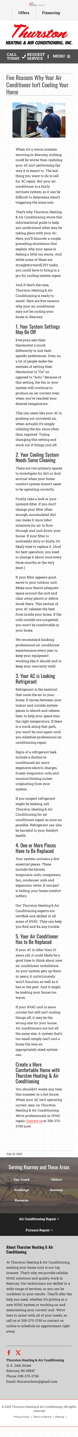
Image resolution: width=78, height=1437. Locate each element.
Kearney (56, 1190)
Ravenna (21, 1200)
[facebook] (8, 1352)
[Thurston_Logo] (39, 24)
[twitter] (18, 1352)
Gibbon (56, 1179)
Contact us (34, 1121)
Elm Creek (22, 1179)
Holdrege (21, 1190)
